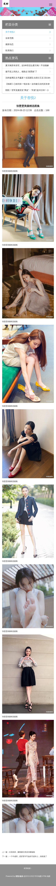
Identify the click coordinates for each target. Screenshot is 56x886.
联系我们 (9, 50)
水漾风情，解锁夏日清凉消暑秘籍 (22, 852)
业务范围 (9, 38)
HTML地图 (46, 876)
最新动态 (9, 44)
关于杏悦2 (10, 32)
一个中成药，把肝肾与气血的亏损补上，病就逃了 (28, 856)
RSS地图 (38, 876)
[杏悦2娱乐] (5, 3)
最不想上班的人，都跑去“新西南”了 (21, 71)
